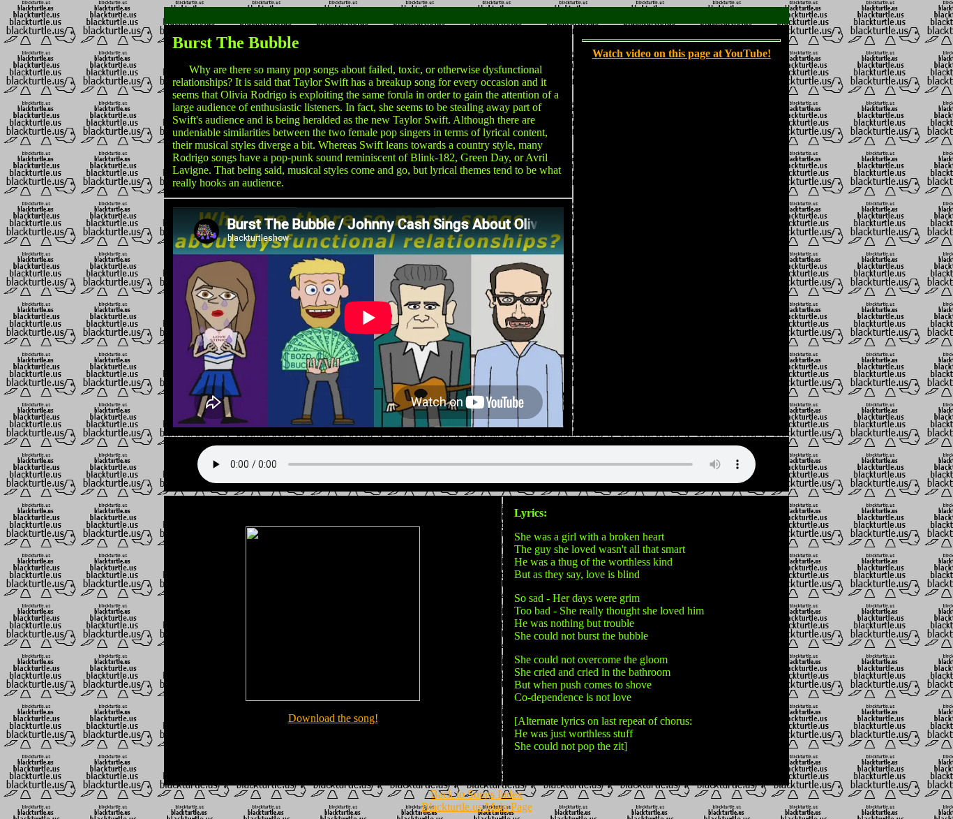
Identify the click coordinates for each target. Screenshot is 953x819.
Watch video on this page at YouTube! (681, 53)
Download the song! (333, 718)
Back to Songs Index (476, 794)
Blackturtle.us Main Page (476, 807)
